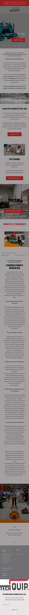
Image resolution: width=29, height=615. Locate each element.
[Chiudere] (26, 581)
